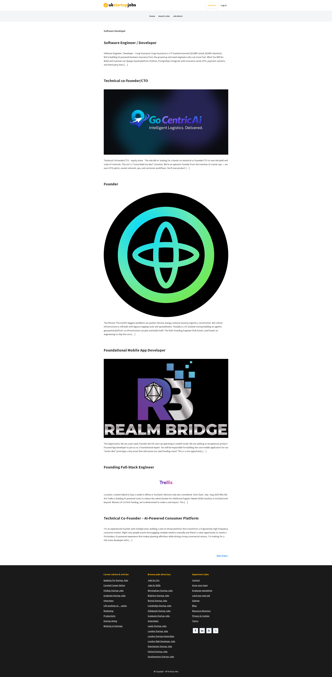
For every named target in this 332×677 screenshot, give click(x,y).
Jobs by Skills (154, 585)
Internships (153, 620)
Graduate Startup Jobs (114, 595)
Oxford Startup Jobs (158, 651)
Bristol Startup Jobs (157, 600)
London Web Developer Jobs (161, 641)
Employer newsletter (202, 590)
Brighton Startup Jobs (158, 595)
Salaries (196, 600)
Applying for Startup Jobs (115, 580)
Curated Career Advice (114, 585)
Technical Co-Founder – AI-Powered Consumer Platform (151, 518)
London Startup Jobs (158, 631)
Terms (195, 620)
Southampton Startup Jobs (161, 656)
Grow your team (200, 585)
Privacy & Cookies (200, 615)
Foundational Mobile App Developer (134, 350)
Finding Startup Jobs (113, 590)
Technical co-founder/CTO (126, 80)
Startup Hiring (110, 620)
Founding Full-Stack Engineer (129, 467)
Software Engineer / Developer (130, 42)
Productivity (109, 615)
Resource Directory (201, 610)
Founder (111, 183)
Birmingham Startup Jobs (160, 590)
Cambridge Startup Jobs (159, 605)
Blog (194, 605)
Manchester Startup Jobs (160, 646)
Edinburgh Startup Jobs (159, 610)
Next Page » (222, 555)
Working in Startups (113, 626)
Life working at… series (115, 605)
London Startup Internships (161, 636)
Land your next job (201, 595)
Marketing (108, 610)
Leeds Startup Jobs (157, 626)
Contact (196, 580)
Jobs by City (153, 580)
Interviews (108, 600)
